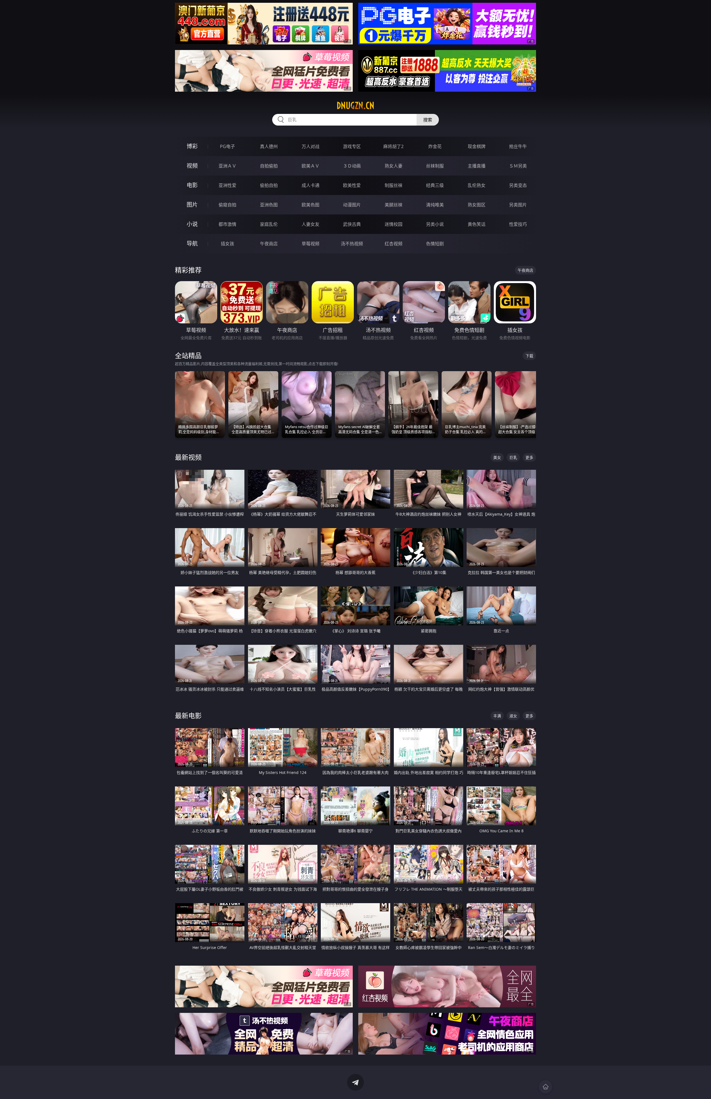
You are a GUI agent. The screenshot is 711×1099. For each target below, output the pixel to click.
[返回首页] (545, 1086)
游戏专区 (352, 146)
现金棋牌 (476, 146)
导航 (192, 243)
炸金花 (435, 146)
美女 (497, 457)
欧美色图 (310, 205)
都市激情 (227, 224)
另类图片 (518, 205)
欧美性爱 (352, 185)
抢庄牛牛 (518, 146)
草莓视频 (310, 244)
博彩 (192, 146)
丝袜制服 (435, 166)
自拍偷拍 (269, 166)
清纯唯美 (435, 205)
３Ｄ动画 (352, 166)
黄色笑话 (476, 224)
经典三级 (435, 185)
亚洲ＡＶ (227, 166)
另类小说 (435, 224)
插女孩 (227, 244)
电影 (192, 185)
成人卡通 (310, 185)
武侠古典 (352, 224)
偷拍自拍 (269, 185)
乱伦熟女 (476, 185)
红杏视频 (393, 244)
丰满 (497, 715)
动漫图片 (352, 205)
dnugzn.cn (355, 105)
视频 (192, 165)
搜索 (427, 120)
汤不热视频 (352, 244)
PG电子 (227, 146)
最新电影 (188, 715)
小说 (192, 224)
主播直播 (476, 166)
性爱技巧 (518, 224)
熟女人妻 (393, 166)
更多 (529, 457)
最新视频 (188, 457)
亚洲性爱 (227, 185)
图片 (192, 204)
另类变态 (518, 185)
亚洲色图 (269, 205)
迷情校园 (393, 224)
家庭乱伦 (269, 224)
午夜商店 (269, 244)
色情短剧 (435, 244)
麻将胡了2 (393, 146)
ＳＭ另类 (518, 166)
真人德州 (269, 146)
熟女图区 (476, 205)
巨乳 (513, 457)
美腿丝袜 (393, 205)
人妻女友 (310, 224)
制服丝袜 (393, 185)
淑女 (513, 715)
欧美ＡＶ (310, 166)
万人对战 (310, 146)
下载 (529, 355)
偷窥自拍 (227, 205)
